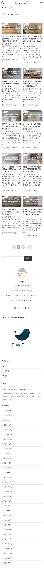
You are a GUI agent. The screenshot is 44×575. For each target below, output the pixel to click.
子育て (7, 371)
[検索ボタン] (2, 2)
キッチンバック (7, 393)
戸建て (34, 396)
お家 (6, 366)
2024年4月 (7, 411)
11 (30, 247)
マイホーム (6, 396)
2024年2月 (7, 420)
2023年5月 (7, 463)
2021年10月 (8, 553)
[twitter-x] (15, 308)
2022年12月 (8, 487)
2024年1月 (7, 425)
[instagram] (18, 308)
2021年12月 (8, 544)
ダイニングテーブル (35, 393)
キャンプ (16, 393)
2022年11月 (8, 491)
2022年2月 (7, 534)
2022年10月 (8, 496)
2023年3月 (7, 472)
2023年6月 (7, 458)
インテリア (12, 390)
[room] (22, 308)
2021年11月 (8, 549)
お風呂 (4, 390)
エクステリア (21, 390)
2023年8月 (7, 449)
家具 (23, 396)
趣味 (6, 376)
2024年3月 (7, 415)
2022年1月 (7, 539)
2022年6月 (7, 515)
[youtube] (29, 308)
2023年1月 (7, 482)
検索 (27, 258)
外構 (18, 396)
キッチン (29, 390)
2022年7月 (7, 510)
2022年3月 (7, 530)
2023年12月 (8, 430)
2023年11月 (8, 434)
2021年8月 (7, 563)
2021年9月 (7, 558)
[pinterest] (25, 308)
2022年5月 (7, 520)
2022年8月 (7, 506)
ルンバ (13, 396)
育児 (39, 396)
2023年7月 (7, 453)
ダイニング (24, 393)
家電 (28, 396)
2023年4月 (7, 468)
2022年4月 (7, 525)
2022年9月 (7, 501)
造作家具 (5, 400)
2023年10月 (8, 439)
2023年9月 (7, 444)
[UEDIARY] (22, 2)
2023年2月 (7, 477)
